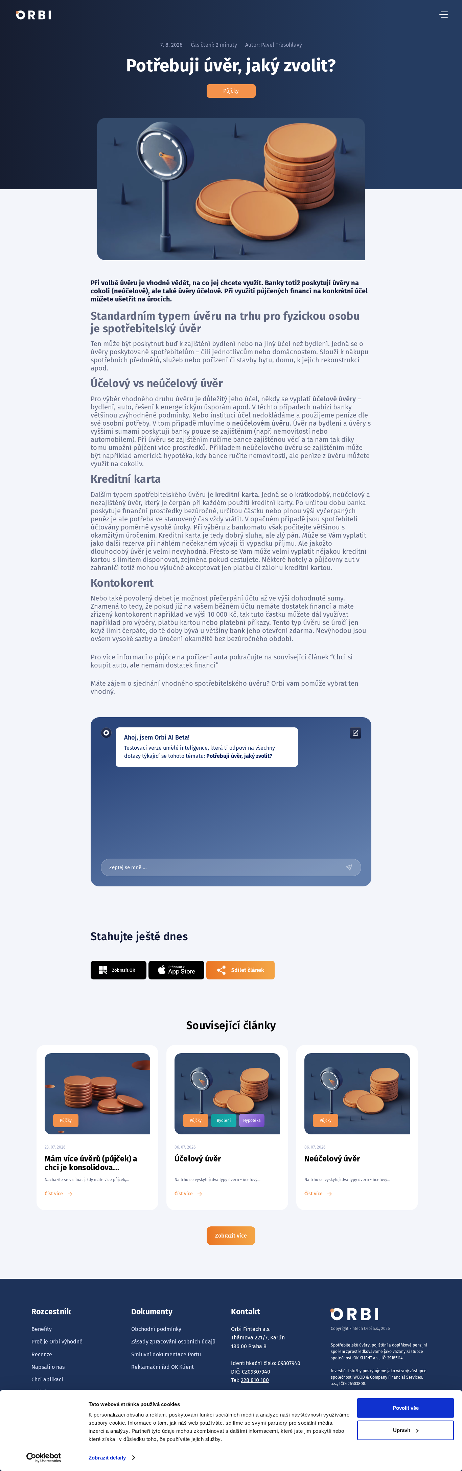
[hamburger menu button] (444, 15)
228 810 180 (255, 1380)
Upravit (401, 1430)
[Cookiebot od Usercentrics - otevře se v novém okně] (43, 1458)
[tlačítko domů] (33, 15)
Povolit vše (406, 1408)
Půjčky (231, 91)
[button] (444, 15)
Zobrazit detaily (107, 1458)
